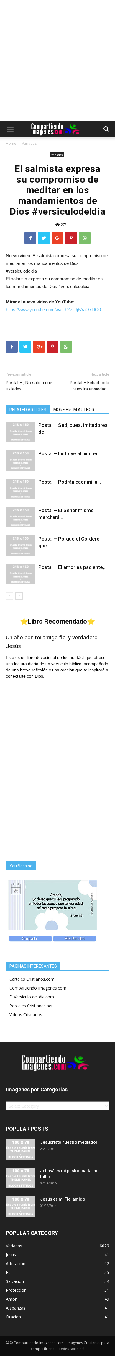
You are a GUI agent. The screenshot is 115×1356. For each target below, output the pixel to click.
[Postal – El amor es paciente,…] (20, 574)
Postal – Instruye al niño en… (70, 453)
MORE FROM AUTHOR (73, 409)
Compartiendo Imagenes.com (37, 988)
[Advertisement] (57, 60)
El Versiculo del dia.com (31, 997)
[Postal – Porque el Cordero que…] (20, 545)
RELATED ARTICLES (27, 409)
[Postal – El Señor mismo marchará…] (20, 517)
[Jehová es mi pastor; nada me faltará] (20, 1178)
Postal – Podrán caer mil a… (69, 482)
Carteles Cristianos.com (32, 979)
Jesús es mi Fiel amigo (62, 1199)
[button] (106, 129)
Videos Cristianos (25, 1014)
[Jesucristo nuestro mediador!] (20, 1149)
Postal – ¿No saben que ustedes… (29, 386)
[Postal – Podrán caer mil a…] (20, 489)
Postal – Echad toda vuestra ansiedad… (89, 386)
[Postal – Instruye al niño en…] (20, 460)
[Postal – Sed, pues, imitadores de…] (20, 432)
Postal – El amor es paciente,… (73, 567)
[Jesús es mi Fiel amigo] (20, 1206)
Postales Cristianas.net (31, 1005)
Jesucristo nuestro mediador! (69, 1142)
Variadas (29, 143)
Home (11, 143)
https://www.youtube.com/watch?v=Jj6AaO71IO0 (53, 309)
